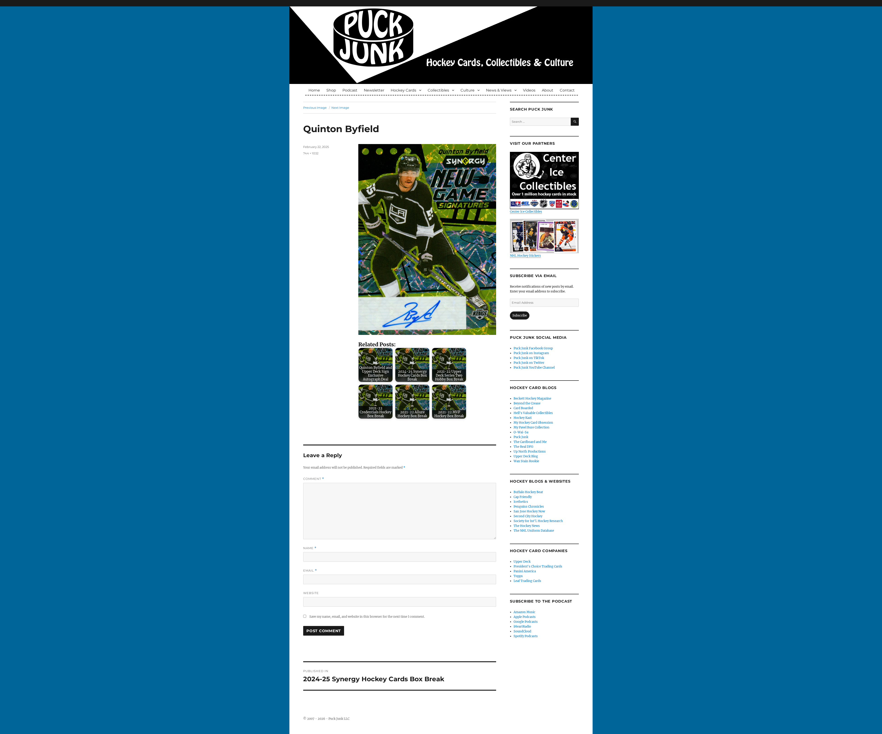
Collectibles (438, 90)
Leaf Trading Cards (527, 581)
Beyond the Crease (527, 403)
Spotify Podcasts (526, 636)
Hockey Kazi (522, 418)
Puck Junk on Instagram (531, 353)
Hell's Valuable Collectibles (533, 413)
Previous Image (315, 107)
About (547, 90)
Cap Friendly (523, 497)
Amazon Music (524, 612)
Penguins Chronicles (529, 507)
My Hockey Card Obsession (533, 423)
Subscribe (519, 315)
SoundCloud (522, 631)
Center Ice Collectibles (526, 212)
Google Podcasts (526, 622)
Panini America (525, 571)
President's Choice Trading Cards (538, 566)
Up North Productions (530, 451)
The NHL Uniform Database (534, 531)
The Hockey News (527, 526)
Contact (567, 90)
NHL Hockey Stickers (525, 256)
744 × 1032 (310, 153)
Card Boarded (523, 408)
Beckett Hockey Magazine (532, 398)
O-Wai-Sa (521, 432)
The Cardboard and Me (530, 442)
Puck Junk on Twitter (529, 363)
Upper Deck (522, 562)
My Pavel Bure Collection (531, 427)
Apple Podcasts (525, 617)
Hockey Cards (403, 90)
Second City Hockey (528, 516)
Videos (529, 90)
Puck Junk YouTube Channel (534, 368)
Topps (518, 576)
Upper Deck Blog (526, 456)
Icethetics (521, 502)
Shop (331, 90)
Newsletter (374, 90)
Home (314, 90)
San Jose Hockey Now (529, 511)
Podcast (349, 90)
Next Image (340, 107)
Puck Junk (521, 437)
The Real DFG (523, 447)
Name (310, 548)
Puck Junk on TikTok (529, 358)
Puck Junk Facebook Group (533, 348)
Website (311, 593)
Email (310, 571)
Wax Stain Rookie (526, 461)
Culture (468, 90)
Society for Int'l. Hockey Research (538, 521)
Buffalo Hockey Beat (528, 492)
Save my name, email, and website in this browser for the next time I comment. (367, 617)
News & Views (499, 90)
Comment (313, 479)
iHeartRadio (522, 626)
